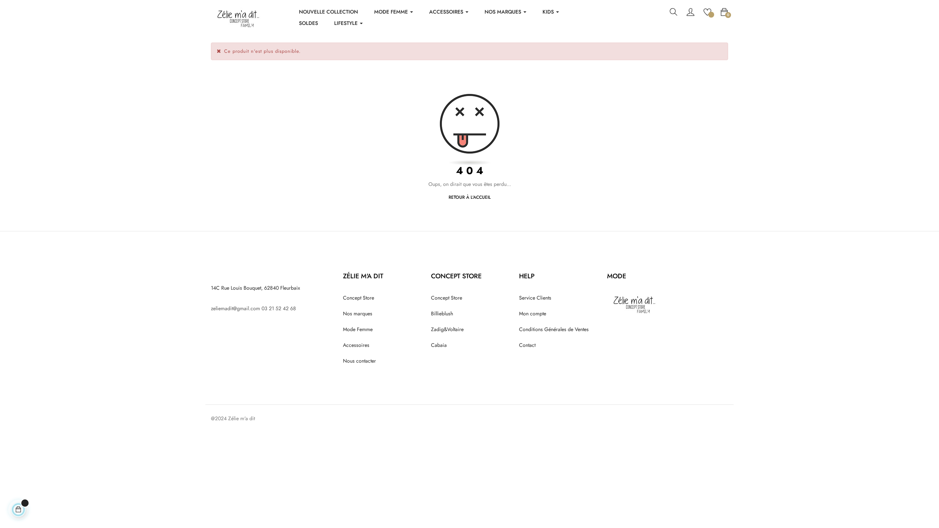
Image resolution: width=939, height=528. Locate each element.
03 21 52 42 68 (279, 308)
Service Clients (535, 297)
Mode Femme (358, 329)
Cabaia (439, 345)
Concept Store (358, 297)
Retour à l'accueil (470, 197)
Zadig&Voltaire (447, 329)
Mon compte (532, 313)
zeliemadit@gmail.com (235, 308)
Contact (527, 345)
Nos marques (357, 313)
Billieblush (442, 313)
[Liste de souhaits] (707, 11)
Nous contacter (359, 360)
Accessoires (356, 345)
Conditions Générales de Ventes (554, 329)
